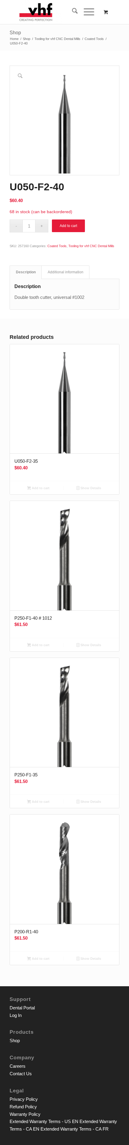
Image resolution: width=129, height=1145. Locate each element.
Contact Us (21, 1073)
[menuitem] (72, 12)
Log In (16, 1015)
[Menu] (86, 12)
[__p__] (53, 12)
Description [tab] (26, 272)
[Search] (72, 12)
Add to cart (68, 226)
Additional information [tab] (65, 272)
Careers (18, 1066)
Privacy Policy (24, 1099)
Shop (15, 32)
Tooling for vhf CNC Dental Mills (91, 246)
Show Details (90, 488)
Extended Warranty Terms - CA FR (74, 1128)
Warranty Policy (25, 1114)
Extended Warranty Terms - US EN (44, 1121)
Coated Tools (57, 246)
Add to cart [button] (40, 488)
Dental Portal (22, 1007)
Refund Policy (23, 1106)
